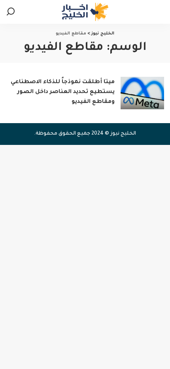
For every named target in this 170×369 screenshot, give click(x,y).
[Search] (10, 12)
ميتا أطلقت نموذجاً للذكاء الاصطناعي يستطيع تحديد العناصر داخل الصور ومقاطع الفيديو (63, 92)
